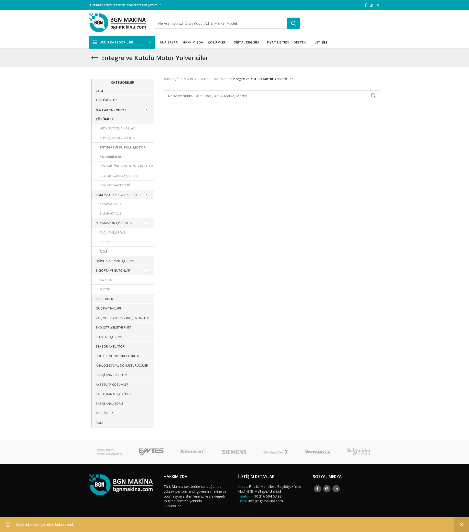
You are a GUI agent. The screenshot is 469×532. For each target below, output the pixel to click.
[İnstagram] (371, 5)
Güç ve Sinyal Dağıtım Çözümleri (122, 318)
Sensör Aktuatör (110, 346)
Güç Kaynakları (108, 308)
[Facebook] (365, 5)
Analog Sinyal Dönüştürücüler (122, 365)
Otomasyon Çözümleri (114, 223)
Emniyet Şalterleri (115, 185)
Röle (103, 251)
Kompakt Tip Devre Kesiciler (118, 194)
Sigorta (106, 279)
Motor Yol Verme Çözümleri (205, 78)
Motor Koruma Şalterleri (121, 175)
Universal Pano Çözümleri (117, 261)
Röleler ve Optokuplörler (117, 356)
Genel (100, 90)
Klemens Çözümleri (112, 337)
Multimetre (105, 413)
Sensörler (104, 299)
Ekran (105, 242)
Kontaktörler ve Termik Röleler (126, 166)
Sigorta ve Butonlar (113, 270)
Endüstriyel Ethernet (113, 327)
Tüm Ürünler (106, 100)
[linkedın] (377, 5)
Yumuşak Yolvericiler (117, 138)
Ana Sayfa (172, 78)
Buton (105, 289)
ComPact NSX (110, 204)
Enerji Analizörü (109, 403)
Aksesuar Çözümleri (112, 384)
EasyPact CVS (110, 213)
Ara (293, 23)
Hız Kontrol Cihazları (118, 128)
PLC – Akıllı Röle (112, 232)
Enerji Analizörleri (111, 375)
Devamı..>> (172, 505)
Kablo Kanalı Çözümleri (115, 394)
